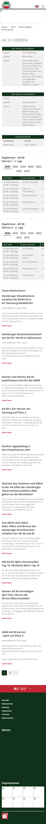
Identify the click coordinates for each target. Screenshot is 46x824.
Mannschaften (25, 27)
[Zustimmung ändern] (5, 816)
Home (4, 27)
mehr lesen (7, 326)
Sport (13, 27)
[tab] (7, 167)
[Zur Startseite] (6, 5)
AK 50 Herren (7, 30)
